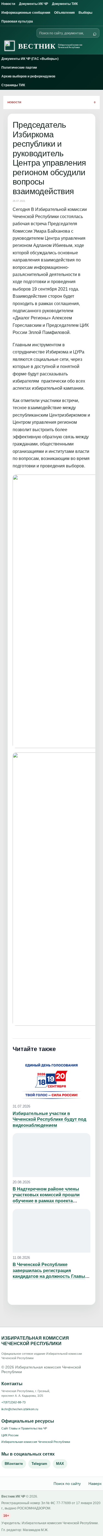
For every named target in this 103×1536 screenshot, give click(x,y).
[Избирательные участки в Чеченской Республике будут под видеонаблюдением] (51, 1079)
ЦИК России (9, 1435)
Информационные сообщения (25, 13)
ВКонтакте (14, 1464)
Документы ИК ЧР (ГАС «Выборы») (30, 59)
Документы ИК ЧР (33, 4)
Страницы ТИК (13, 85)
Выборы (85, 13)
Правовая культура (17, 21)
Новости (8, 4)
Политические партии (19, 67)
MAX (60, 1464)
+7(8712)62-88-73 (13, 1402)
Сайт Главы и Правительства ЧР (24, 1428)
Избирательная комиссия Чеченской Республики (35, 1441)
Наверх (95, 1483)
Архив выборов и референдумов (28, 76)
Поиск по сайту (67, 1483)
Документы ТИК (65, 4)
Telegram (39, 1464)
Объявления (64, 13)
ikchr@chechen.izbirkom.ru (19, 1409)
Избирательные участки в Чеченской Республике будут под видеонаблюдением (49, 1119)
